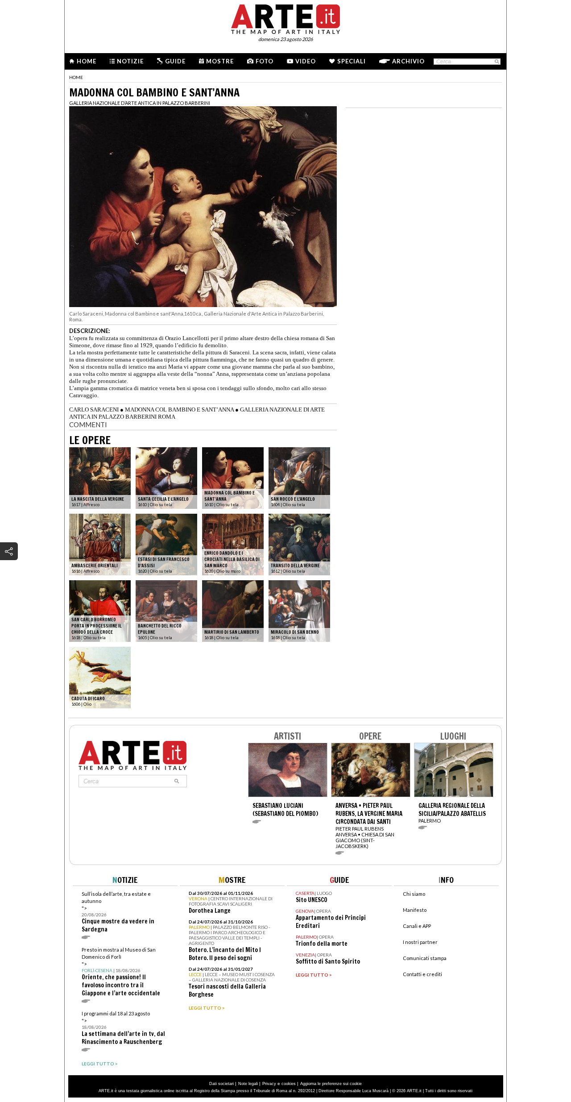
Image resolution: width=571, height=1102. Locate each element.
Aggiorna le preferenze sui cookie (331, 1083)
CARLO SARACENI (94, 409)
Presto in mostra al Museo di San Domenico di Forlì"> (121, 972)
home (76, 77)
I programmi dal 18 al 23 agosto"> (123, 1028)
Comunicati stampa (425, 958)
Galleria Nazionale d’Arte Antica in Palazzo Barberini (139, 103)
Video (305, 61)
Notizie (130, 61)
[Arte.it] (285, 18)
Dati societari (221, 1083)
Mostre (220, 61)
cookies (288, 1083)
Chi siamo (414, 894)
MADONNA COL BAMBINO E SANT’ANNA (179, 409)
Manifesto (414, 910)
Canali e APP (417, 926)
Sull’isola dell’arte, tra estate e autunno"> (118, 912)
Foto (264, 61)
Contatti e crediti (422, 974)
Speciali (351, 61)
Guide (175, 61)
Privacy (269, 1083)
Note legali (248, 1083)
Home (86, 61)
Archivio (408, 61)
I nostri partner (420, 942)
